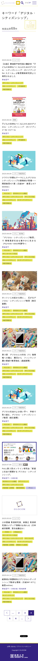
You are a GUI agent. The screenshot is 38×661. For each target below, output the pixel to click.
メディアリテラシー (25, 200)
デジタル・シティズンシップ (13, 83)
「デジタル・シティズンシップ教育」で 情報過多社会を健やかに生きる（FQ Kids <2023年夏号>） (19, 241)
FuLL (31, 488)
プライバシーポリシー (24, 646)
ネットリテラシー (9, 86)
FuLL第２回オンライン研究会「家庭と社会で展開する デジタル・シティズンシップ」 (19, 472)
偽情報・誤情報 (9, 488)
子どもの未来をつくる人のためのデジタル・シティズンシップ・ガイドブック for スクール (19, 127)
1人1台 (7, 193)
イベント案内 (17, 464)
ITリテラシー (24, 481)
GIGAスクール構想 (20, 193)
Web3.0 (18, 532)
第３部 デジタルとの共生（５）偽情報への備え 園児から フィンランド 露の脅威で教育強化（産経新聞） (20, 358)
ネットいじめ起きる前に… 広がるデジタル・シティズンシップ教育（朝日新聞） (19, 301)
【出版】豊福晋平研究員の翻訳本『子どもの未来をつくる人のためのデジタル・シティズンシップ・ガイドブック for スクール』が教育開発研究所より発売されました (19, 70)
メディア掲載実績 (19, 173)
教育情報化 (7, 89)
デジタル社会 (30, 196)
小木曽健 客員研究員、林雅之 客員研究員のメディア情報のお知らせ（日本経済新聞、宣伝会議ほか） (19, 525)
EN (26, 3)
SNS (7, 532)
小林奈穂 (14, 478)
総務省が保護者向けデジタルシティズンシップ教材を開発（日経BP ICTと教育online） (19, 582)
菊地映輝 (22, 589)
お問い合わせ (11, 646)
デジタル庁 (29, 538)
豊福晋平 (5, 80)
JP (30, 3)
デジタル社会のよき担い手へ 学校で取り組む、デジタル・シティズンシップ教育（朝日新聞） (19, 415)
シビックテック (9, 595)
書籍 (14, 120)
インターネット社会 (10, 253)
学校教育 (22, 86)
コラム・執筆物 (18, 233)
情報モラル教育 (22, 545)
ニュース (16, 60)
